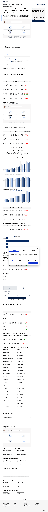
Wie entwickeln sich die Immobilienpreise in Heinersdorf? (10, 419)
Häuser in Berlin (19, 493)
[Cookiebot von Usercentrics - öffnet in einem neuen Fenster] (35, 248)
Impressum (25, 503)
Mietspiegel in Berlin (5, 482)
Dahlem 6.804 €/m (5, 382)
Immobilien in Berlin (5, 492)
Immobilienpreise (7, 450)
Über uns (15, 503)
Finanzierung (13, 4)
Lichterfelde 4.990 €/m (20, 361)
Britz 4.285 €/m (5, 376)
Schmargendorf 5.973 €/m (20, 385)
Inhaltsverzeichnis (1, 18)
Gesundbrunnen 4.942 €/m (6, 394)
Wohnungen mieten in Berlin (6, 493)
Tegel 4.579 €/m (19, 391)
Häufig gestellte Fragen (6, 45)
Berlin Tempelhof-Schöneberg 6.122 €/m (8, 358)
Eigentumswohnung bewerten (6, 505)
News (14, 506)
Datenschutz (25, 504)
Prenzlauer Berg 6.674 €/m (20, 379)
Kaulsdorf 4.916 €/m (19, 352)
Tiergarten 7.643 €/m (20, 394)
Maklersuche (9, 4)
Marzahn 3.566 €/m (19, 367)
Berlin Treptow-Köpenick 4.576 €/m (7, 361)
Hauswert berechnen (5, 504)
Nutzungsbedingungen (27, 505)
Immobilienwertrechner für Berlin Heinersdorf (14, 70)
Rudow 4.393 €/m (19, 382)
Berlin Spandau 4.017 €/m (6, 355)
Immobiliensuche (5, 4)
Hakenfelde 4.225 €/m (6, 400)
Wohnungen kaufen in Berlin (20, 492)
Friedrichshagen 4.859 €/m (6, 391)
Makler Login (36, 504)
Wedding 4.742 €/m (19, 397)
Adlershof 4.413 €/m (5, 367)
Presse (14, 505)
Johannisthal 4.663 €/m (6, 409)
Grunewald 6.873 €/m (5, 397)
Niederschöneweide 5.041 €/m (21, 373)
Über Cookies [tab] (33, 250)
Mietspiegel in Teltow (19, 486)
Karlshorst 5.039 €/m (20, 349)
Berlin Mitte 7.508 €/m (6, 349)
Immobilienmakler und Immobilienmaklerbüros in (10, 476)
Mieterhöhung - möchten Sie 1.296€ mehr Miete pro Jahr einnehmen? (12, 47)
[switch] (20, 260)
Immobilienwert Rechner (6, 503)
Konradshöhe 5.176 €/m (20, 355)
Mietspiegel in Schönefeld (20, 482)
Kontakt (14, 504)
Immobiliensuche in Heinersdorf (7, 46)
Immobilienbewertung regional (6, 506)
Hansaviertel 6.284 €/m (6, 403)
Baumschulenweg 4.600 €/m (6, 373)
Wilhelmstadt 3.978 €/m (20, 403)
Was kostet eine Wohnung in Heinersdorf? (8, 417)
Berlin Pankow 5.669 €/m (6, 352)
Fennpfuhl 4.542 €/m (5, 385)
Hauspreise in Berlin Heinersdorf (23, 15)
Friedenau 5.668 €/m (5, 388)
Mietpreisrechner (5, 507)
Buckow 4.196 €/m (5, 379)
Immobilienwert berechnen (41, 4)
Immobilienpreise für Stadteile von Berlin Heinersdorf (10, 44)
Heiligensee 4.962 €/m (6, 406)
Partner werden (37, 503)
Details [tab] (24, 250)
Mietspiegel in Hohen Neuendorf (7, 486)
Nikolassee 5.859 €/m (20, 376)
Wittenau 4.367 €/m (19, 406)
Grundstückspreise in (6, 460)
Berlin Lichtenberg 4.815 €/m (6, 364)
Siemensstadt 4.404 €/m (20, 388)
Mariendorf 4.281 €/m (20, 364)
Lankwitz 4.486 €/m (19, 358)
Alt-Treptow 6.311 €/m (6, 370)
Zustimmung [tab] (14, 250)
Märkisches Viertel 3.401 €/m (20, 370)
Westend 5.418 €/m (19, 400)
